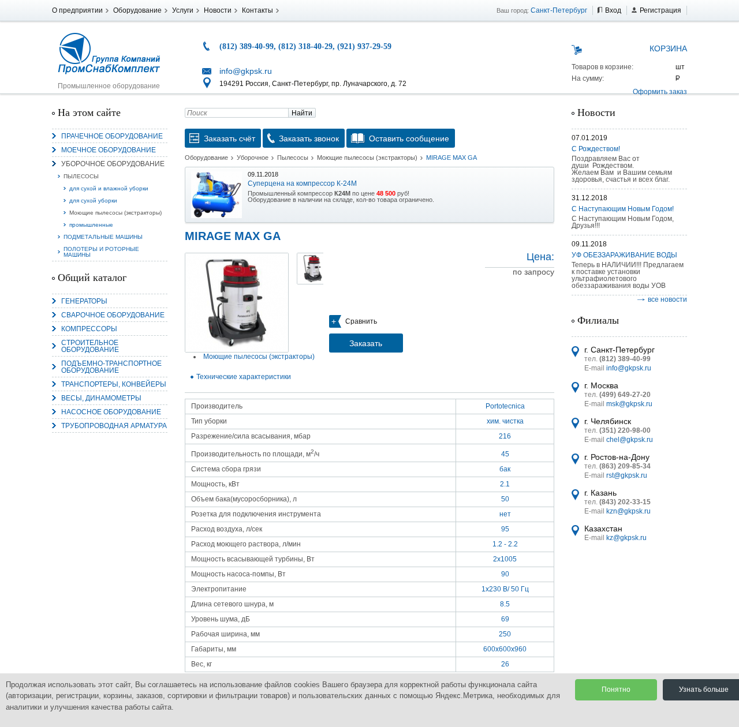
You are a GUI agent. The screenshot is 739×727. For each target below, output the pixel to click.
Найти (302, 113)
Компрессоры (89, 329)
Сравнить (361, 321)
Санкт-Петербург (559, 10)
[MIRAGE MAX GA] (236, 302)
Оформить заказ (660, 92)
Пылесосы (81, 176)
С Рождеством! (596, 149)
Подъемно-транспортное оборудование (111, 366)
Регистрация (660, 10)
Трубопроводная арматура (114, 426)
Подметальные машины (103, 237)
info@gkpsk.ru (245, 71)
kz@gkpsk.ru (626, 538)
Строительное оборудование (90, 346)
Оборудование (137, 10)
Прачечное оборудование (112, 136)
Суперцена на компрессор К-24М (302, 183)
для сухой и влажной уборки (108, 188)
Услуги (182, 10)
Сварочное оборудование (113, 315)
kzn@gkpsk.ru (628, 511)
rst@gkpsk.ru (626, 475)
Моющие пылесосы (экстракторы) (115, 212)
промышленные (91, 225)
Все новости (667, 299)
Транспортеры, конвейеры (113, 384)
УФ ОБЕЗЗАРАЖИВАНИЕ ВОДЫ (624, 255)
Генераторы (84, 301)
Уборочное (252, 157)
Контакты (257, 10)
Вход (613, 10)
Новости (218, 10)
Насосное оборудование (111, 412)
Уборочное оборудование (113, 164)
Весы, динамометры (101, 398)
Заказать (365, 343)
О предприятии (77, 10)
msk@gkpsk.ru (629, 404)
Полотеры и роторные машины (101, 252)
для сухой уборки (93, 200)
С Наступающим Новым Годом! (623, 209)
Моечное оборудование (108, 150)
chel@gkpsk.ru (629, 440)
